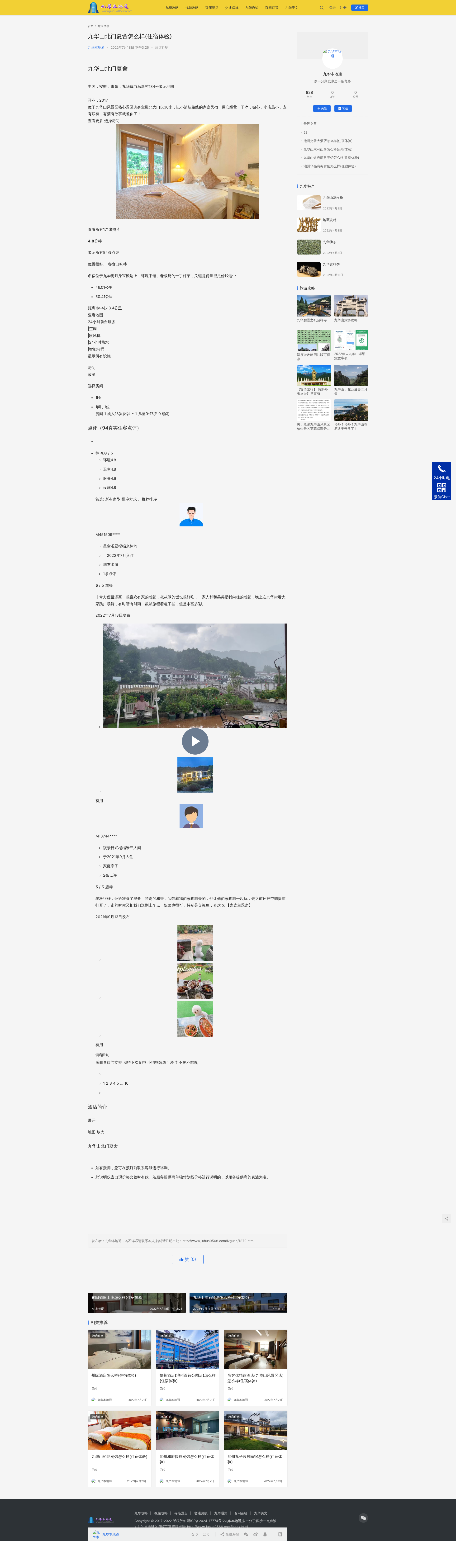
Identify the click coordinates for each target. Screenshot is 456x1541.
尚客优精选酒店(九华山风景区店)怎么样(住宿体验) (256, 1378)
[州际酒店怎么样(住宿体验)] (119, 1349)
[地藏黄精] (309, 224)
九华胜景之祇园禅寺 (312, 320)
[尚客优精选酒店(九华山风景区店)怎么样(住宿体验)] (255, 1349)
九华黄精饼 (331, 264)
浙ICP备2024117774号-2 (206, 1521)
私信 (345, 108)
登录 (332, 7)
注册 (343, 7)
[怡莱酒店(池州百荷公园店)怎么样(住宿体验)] (187, 1349)
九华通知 (251, 7)
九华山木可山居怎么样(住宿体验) (328, 149)
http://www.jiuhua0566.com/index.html (217, 1527)
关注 (324, 108)
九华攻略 (172, 7)
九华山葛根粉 (333, 197)
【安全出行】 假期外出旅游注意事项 (312, 391)
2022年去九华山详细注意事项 (349, 356)
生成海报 (232, 1534)
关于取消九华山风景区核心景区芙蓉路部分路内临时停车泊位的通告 (313, 426)
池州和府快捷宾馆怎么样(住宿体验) (187, 1459)
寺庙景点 (211, 7)
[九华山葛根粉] (309, 202)
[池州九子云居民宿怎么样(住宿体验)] (255, 1430)
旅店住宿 (161, 47)
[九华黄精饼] (309, 269)
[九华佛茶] (309, 247)
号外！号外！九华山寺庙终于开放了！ (350, 426)
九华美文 (291, 7)
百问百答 (271, 7)
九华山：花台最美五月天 (350, 391)
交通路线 (231, 7)
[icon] (363, 1518)
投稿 (361, 7)
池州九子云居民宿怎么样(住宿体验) (255, 1459)
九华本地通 (96, 47)
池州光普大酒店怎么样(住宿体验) (328, 141)
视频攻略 (192, 7)
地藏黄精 (329, 220)
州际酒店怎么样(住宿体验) (113, 1375)
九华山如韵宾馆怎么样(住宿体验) (119, 1456)
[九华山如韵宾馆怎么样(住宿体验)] (119, 1430)
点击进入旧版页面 (157, 1527)
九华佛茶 (329, 242)
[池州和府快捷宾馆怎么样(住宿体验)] (187, 1430)
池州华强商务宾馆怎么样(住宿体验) (330, 166)
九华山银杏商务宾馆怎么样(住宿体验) (331, 158)
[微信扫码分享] (246, 1534)
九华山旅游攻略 (345, 320)
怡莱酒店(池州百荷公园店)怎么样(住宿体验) (188, 1378)
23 (306, 132)
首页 (91, 26)
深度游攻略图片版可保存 (313, 357)
